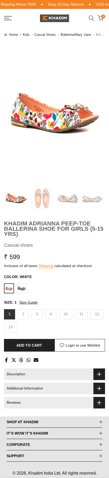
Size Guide (28, 302)
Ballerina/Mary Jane (76, 35)
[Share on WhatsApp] (28, 360)
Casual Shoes (45, 35)
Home (13, 35)
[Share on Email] (36, 360)
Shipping (46, 266)
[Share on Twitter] (13, 360)
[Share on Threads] (21, 360)
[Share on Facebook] (6, 360)
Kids (26, 35)
